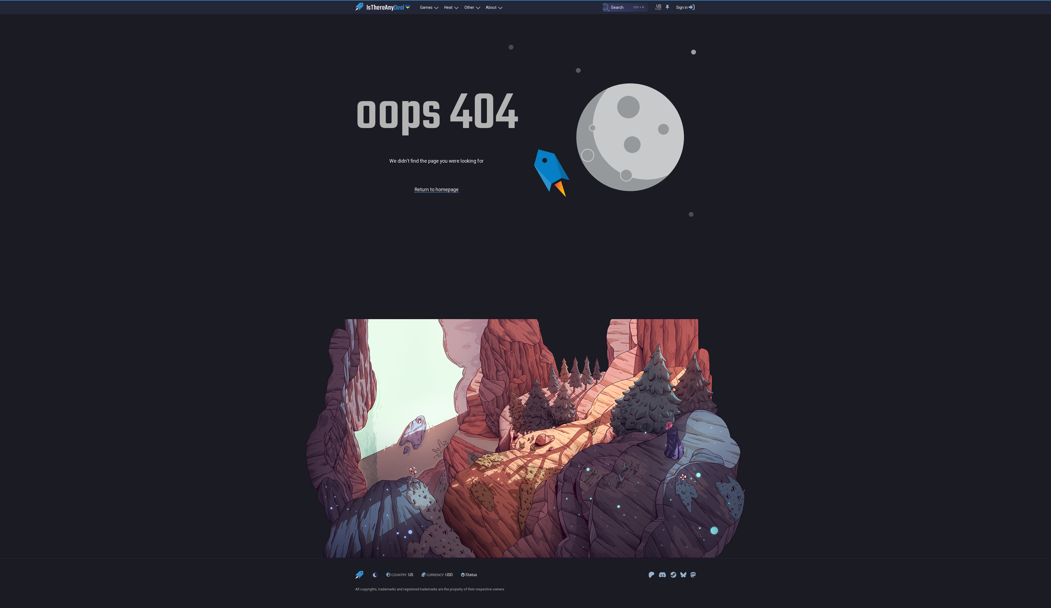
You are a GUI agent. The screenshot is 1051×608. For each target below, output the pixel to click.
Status (471, 575)
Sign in (682, 7)
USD (439, 575)
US (402, 575)
